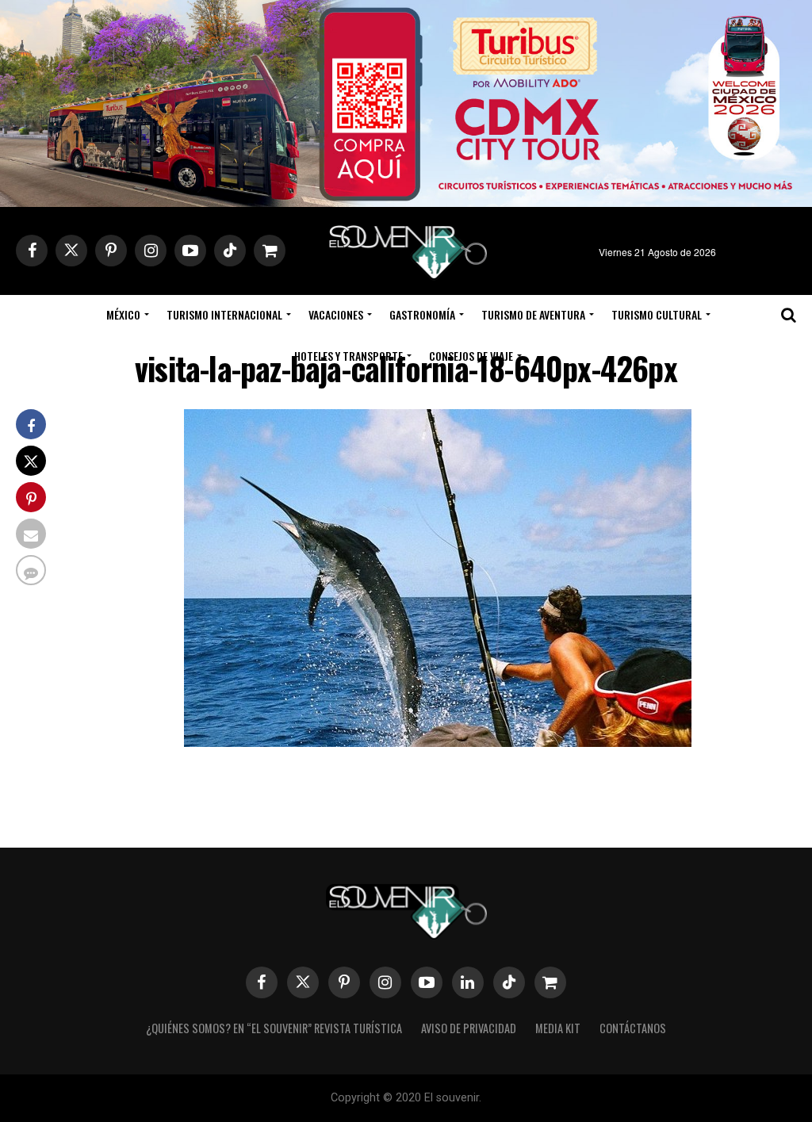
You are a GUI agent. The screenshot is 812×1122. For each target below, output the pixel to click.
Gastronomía (422, 314)
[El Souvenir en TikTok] (509, 982)
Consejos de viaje (471, 355)
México (123, 314)
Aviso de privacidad (468, 1028)
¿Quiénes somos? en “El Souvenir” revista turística (274, 1028)
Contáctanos (632, 1028)
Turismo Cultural (656, 314)
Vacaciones (335, 314)
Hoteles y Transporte (348, 355)
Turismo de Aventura (533, 314)
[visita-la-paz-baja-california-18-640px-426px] (437, 742)
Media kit (557, 1028)
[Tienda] (550, 982)
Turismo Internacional (224, 314)
